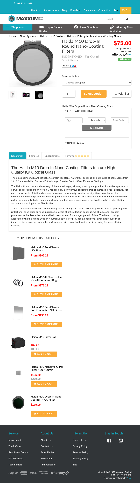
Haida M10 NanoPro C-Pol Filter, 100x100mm (47, 368)
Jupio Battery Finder (50, 29)
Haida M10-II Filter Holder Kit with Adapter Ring (47, 279)
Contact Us (104, 10)
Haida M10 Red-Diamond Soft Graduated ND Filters (46, 309)
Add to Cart (45, 354)
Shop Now (17, 27)
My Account (15, 440)
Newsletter (46, 458)
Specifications (52, 155)
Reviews (70, 155)
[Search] (127, 19)
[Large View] (13, 95)
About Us (35, 10)
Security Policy (80, 458)
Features (34, 155)
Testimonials (15, 464)
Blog (64, 10)
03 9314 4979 (24, 3)
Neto (129, 478)
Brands (74, 10)
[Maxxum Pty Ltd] (26, 18)
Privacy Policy (80, 446)
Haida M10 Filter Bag (43, 337)
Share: (66, 66)
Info (129, 54)
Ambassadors (51, 10)
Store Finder (47, 452)
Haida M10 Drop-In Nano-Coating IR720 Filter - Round (46, 399)
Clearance (89, 10)
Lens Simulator (89, 27)
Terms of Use (80, 440)
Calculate (97, 127)
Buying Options (47, 264)
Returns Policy (80, 452)
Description (17, 155)
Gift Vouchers (16, 458)
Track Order (15, 446)
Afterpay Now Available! (121, 29)
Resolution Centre (18, 452)
